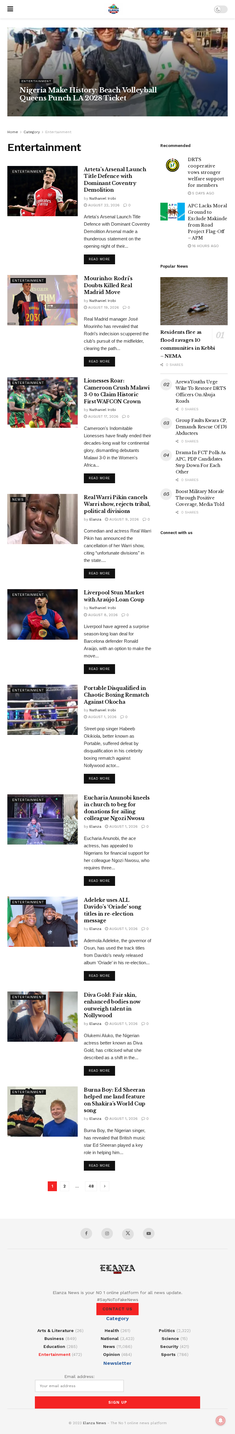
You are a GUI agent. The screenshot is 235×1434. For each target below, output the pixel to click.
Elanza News (94, 1423)
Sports (168, 1354)
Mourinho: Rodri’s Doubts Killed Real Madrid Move (108, 285)
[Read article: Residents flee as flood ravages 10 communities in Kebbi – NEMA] (194, 301)
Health (112, 1330)
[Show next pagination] (104, 1186)
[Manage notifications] (221, 1420)
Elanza (95, 519)
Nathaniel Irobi (34, 109)
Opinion (111, 1354)
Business (54, 1338)
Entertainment (36, 81)
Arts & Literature (55, 1330)
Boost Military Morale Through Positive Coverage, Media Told (200, 498)
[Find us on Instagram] (107, 1233)
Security (169, 1346)
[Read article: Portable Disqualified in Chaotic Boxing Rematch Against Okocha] (42, 710)
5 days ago (202, 193)
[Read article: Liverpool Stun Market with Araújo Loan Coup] (42, 614)
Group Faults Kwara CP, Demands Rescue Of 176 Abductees (201, 427)
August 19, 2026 (103, 307)
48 (91, 1186)
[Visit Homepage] (113, 9)
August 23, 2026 (65, 109)
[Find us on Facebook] (86, 1233)
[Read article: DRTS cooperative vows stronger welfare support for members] (172, 165)
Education (54, 1346)
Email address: (79, 1376)
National (110, 1338)
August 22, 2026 (103, 205)
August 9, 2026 (123, 519)
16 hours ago (205, 246)
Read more (102, 259)
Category (32, 132)
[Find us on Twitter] (128, 1234)
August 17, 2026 (102, 416)
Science (170, 1338)
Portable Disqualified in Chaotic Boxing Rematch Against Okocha (116, 695)
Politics (167, 1330)
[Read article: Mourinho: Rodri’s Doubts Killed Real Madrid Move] (42, 300)
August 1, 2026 (102, 717)
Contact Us (117, 1309)
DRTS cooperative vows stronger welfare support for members (206, 172)
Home (12, 132)
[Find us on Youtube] (149, 1233)
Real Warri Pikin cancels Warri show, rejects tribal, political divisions (117, 504)
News (18, 500)
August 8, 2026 (102, 615)
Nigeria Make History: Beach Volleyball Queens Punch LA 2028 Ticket (88, 94)
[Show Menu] (10, 9)
